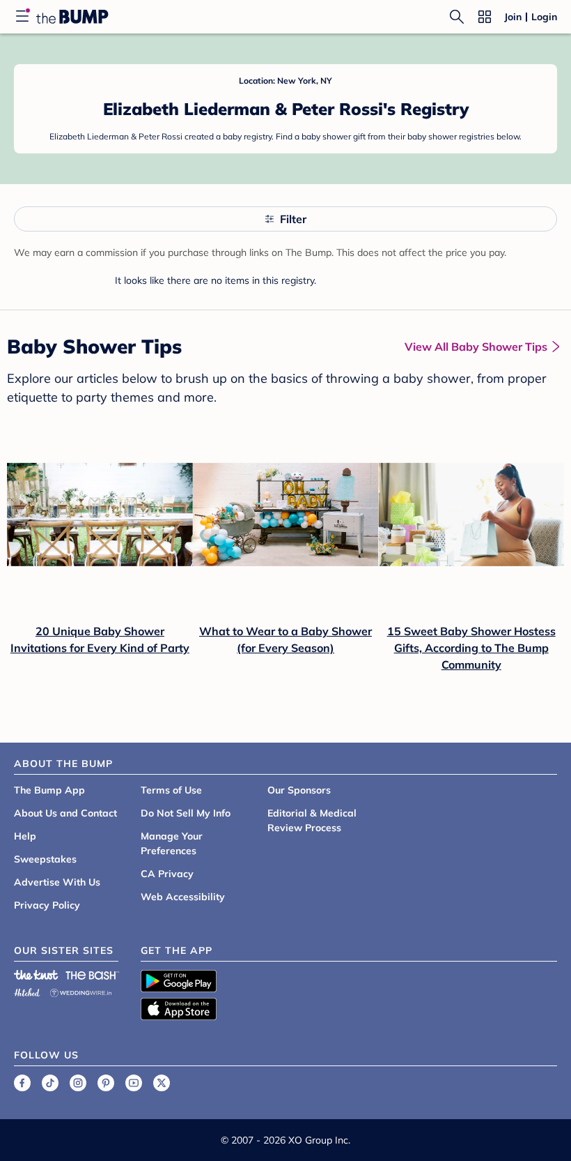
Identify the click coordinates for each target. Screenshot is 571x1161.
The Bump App (49, 790)
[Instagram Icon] (78, 1083)
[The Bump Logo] (72, 17)
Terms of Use (171, 790)
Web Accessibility (183, 896)
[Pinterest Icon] (105, 1083)
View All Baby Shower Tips (476, 347)
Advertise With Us (57, 882)
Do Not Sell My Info (185, 813)
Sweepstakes (45, 859)
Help (25, 836)
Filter (293, 219)
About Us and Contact (65, 813)
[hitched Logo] (27, 990)
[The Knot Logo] (36, 975)
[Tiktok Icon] (50, 1083)
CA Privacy (167, 873)
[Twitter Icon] (161, 1083)
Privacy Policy (47, 905)
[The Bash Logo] (92, 975)
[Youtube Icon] (133, 1083)
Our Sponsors (299, 790)
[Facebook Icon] (22, 1083)
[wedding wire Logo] (80, 990)
